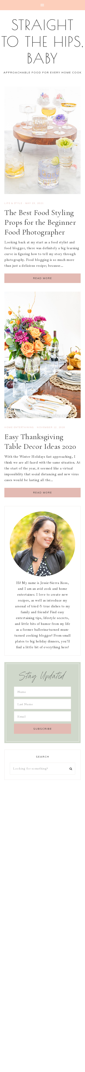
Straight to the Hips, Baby (42, 41)
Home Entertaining (19, 427)
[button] (42, 5)
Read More (42, 278)
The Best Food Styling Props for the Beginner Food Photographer (40, 222)
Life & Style (13, 203)
